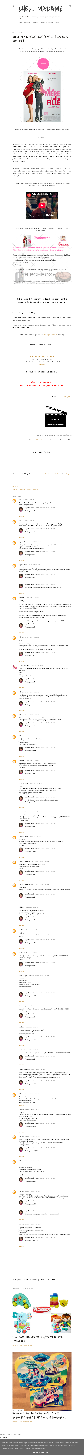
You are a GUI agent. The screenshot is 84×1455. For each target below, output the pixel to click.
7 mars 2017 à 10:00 (34, 542)
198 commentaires (26, 1345)
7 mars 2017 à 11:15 (32, 637)
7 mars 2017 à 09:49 (27, 521)
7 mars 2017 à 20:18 (31, 907)
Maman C (33, 440)
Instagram (67, 474)
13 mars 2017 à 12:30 (32, 1136)
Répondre (21, 517)
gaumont (35, 489)
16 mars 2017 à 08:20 (47, 940)
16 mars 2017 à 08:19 (47, 871)
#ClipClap (68, 397)
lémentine (40, 440)
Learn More (38, 1452)
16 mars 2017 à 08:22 (47, 1081)
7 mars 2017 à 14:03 (32, 736)
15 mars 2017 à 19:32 (32, 1161)
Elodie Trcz (23, 836)
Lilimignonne (23, 665)
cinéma (22, 489)
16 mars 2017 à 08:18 (47, 797)
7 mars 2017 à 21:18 (42, 976)
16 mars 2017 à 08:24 (47, 1237)
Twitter (57, 474)
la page (47, 335)
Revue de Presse (47, 23)
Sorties (35, 23)
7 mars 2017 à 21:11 (34, 930)
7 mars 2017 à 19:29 (42, 884)
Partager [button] (15, 486)
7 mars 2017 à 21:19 (42, 1006)
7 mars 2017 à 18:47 (35, 812)
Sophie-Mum (23, 542)
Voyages (27, 23)
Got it (49, 1452)
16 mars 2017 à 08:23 (47, 1148)
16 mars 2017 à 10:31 (47, 584)
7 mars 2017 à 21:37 (31, 1027)
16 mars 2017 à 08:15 (47, 574)
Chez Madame (41, 9)
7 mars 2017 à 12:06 (36, 665)
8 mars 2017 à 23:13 (32, 1094)
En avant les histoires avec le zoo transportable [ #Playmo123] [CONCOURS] (39, 1415)
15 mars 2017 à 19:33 (32, 1191)
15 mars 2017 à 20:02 (32, 1224)
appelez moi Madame (32, 508)
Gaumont (42, 364)
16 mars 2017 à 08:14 (47, 508)
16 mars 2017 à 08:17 (47, 747)
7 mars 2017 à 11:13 (32, 598)
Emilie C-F (23, 930)
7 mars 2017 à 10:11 (34, 565)
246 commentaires (26, 1422)
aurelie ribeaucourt (26, 861)
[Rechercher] (70, 6)
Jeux (20, 23)
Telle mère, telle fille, (42, 357)
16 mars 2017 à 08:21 (47, 993)
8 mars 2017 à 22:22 (38, 1069)
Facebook (54, 335)
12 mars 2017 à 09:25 (32, 1110)
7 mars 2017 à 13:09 (32, 692)
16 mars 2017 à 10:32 (47, 1211)
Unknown (21, 598)
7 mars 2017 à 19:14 (35, 836)
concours (29, 489)
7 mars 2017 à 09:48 (27, 500)
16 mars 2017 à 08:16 (47, 679)
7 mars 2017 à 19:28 (42, 861)
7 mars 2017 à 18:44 (35, 783)
